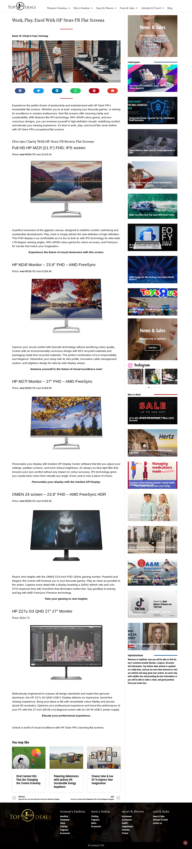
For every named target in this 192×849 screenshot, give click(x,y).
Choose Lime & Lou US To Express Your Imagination (102, 779)
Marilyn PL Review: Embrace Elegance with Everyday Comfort (152, 645)
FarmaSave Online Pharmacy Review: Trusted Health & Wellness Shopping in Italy (151, 483)
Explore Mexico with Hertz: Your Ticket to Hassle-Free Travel (151, 451)
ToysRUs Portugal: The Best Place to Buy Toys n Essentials (149, 310)
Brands (15, 35)
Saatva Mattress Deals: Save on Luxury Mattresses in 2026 (152, 151)
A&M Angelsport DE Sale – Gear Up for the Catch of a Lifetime (151, 580)
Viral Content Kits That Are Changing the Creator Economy (28, 779)
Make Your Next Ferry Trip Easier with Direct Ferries (152, 214)
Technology (43, 35)
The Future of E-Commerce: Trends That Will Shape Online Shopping (151, 87)
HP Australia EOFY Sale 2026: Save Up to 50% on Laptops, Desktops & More (150, 246)
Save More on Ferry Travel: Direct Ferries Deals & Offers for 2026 (150, 183)
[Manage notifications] (185, 843)
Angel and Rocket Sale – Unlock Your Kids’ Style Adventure (150, 516)
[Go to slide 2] (148, 387)
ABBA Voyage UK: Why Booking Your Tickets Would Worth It (151, 278)
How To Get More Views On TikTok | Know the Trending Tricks (150, 613)
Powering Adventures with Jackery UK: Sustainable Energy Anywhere (66, 781)
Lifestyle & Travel (29, 35)
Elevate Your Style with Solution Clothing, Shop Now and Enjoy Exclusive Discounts (152, 548)
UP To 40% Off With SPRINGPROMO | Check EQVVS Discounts (151, 419)
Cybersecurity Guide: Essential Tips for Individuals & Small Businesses (152, 119)
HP (20, 35)
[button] (20, 90)
